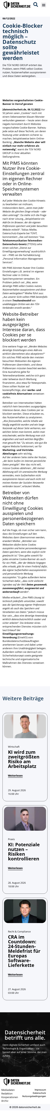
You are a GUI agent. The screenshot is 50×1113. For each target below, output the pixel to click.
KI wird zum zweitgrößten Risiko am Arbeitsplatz (23, 759)
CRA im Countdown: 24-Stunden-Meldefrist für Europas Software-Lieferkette (24, 951)
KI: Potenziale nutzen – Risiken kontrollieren (24, 851)
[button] (43, 5)
